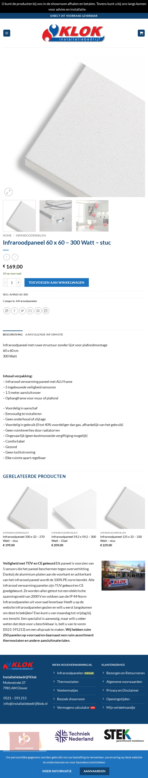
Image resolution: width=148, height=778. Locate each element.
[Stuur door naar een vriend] (30, 310)
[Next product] (6, 257)
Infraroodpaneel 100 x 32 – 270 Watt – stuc (24, 538)
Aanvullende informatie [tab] (44, 334)
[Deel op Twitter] (22, 310)
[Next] (137, 126)
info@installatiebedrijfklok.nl (25, 703)
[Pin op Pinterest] (38, 310)
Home (7, 235)
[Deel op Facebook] (14, 310)
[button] (6, 33)
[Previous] (10, 126)
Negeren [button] (93, 9)
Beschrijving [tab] (13, 334)
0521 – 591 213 (14, 698)
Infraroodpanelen (31, 235)
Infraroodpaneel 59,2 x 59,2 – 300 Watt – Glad (73, 538)
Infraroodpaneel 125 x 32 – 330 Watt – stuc (121, 538)
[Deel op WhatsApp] (6, 310)
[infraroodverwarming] (74, 33)
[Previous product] (15, 257)
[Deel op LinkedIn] (45, 310)
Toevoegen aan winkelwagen (57, 282)
